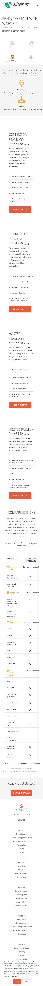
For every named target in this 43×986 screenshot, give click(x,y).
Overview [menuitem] (21, 866)
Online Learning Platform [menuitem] (21, 841)
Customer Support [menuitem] (21, 891)
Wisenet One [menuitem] (21, 845)
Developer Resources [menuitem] (21, 873)
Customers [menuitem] (21, 955)
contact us (28, 530)
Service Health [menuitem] (21, 959)
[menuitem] (21, 830)
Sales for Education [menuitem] (21, 834)
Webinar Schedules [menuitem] (21, 906)
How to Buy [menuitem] (21, 919)
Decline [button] (26, 981)
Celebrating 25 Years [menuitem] (21, 948)
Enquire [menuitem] (21, 849)
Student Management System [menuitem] (21, 838)
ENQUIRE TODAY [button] (21, 792)
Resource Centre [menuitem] (22, 902)
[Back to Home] (17, 4)
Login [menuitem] (22, 852)
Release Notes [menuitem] (21, 898)
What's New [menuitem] (21, 877)
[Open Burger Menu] (37, 5)
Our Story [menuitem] (21, 952)
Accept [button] (17, 981)
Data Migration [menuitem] (21, 895)
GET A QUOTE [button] (20, 209)
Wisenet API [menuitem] (21, 870)
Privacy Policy (29, 969)
